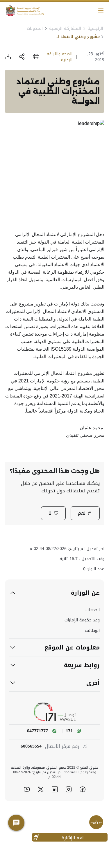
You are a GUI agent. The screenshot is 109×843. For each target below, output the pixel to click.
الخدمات (92, 610)
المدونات (35, 28)
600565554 (31, 746)
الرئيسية (95, 28)
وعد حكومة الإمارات (82, 620)
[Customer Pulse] (96, 822)
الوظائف (92, 631)
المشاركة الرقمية (65, 28)
